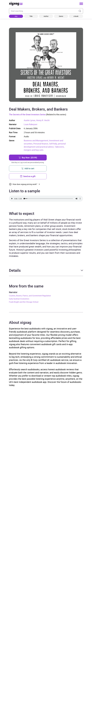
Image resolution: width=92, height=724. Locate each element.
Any (16, 16)
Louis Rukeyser (30, 124)
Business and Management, (36, 140)
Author (46, 16)
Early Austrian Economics (19, 299)
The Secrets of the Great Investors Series (27, 114)
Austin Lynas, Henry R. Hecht (37, 120)
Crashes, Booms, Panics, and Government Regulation (30, 295)
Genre (61, 16)
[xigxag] (15, 4)
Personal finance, (41, 143)
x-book (76, 16)
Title (31, 16)
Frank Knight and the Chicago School (23, 302)
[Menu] (81, 3)
